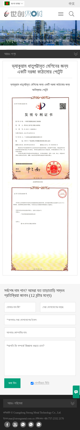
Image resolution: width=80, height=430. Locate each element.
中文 (72, 3)
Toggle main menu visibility (61, 14)
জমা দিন (12, 383)
